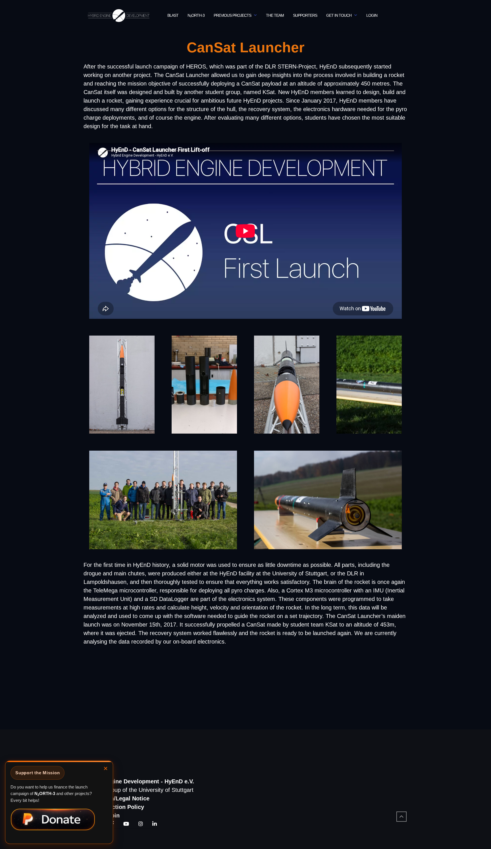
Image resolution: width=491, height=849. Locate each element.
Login (371, 15)
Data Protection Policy (114, 807)
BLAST (172, 15)
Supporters (305, 15)
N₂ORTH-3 (196, 15)
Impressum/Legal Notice (116, 798)
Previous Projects (232, 15)
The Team (275, 15)
